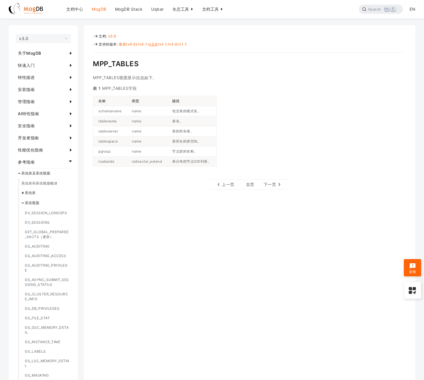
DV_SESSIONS (37, 222)
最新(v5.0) (128, 44)
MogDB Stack (129, 9)
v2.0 (173, 44)
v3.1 (143, 44)
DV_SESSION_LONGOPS (46, 213)
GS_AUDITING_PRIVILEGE (46, 267)
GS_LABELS (35, 351)
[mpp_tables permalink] (88, 63)
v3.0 (112, 36)
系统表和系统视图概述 (39, 183)
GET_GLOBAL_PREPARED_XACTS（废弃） (47, 234)
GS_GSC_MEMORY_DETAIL (47, 330)
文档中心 (74, 9)
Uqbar (157, 9)
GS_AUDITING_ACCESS (45, 256)
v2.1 (163, 44)
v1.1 (183, 44)
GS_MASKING (37, 375)
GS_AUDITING (37, 246)
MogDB (99, 9)
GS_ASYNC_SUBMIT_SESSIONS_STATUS (47, 282)
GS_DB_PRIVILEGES (42, 308)
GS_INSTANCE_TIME (42, 342)
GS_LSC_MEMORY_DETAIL (47, 363)
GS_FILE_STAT (37, 318)
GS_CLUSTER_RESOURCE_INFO (46, 296)
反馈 (412, 271)
